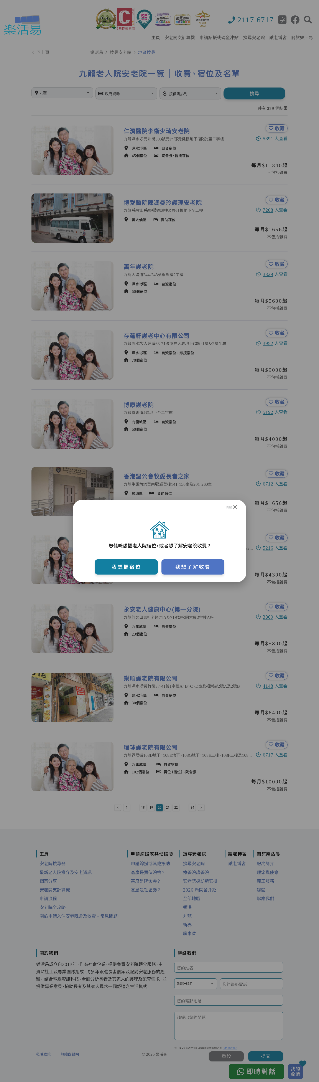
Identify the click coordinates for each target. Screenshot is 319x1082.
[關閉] (235, 507)
